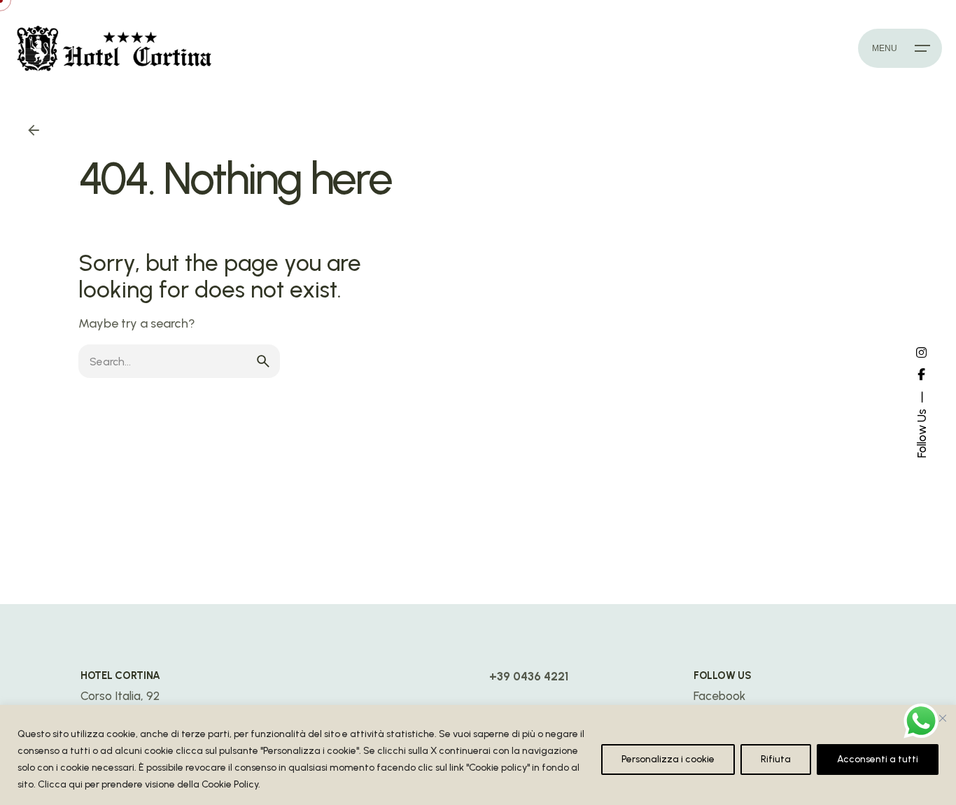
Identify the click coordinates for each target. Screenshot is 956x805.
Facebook (719, 696)
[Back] (33, 130)
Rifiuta (776, 759)
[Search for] (179, 361)
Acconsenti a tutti (877, 759)
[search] (263, 361)
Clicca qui (60, 784)
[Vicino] (942, 718)
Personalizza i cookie (668, 759)
